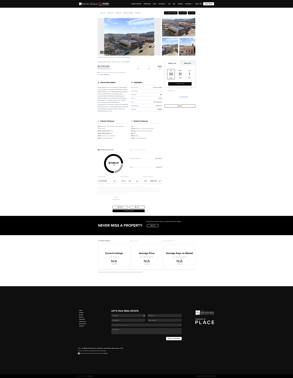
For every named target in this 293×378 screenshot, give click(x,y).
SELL (174, 4)
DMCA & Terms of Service (209, 376)
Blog (154, 4)
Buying (81, 315)
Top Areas (161, 4)
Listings (81, 312)
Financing (82, 319)
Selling (81, 317)
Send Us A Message (174, 338)
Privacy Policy (199, 376)
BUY (169, 4)
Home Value (147, 4)
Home (80, 310)
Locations (188, 4)
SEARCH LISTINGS (136, 4)
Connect (81, 326)
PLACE (121, 348)
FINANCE (180, 4)
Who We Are (82, 324)
